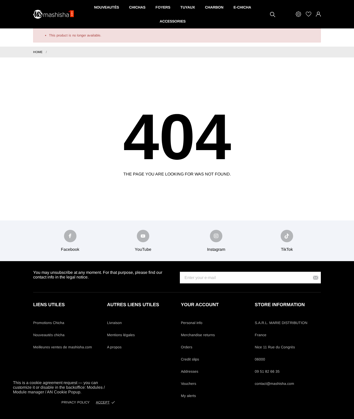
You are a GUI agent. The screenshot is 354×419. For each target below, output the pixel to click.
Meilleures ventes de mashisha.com (62, 347)
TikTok (287, 249)
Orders (186, 347)
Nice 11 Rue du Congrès (275, 347)
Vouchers (188, 383)
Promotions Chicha (48, 323)
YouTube (143, 249)
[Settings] (298, 14)
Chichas (137, 7)
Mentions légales (121, 335)
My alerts (188, 396)
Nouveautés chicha (49, 335)
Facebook (70, 249)
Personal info (191, 323)
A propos (114, 347)
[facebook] (70, 236)
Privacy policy (75, 402)
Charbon (214, 7)
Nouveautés (106, 7)
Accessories (173, 21)
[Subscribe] (315, 277)
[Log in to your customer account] (318, 14)
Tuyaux (187, 7)
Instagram (216, 249)
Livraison (114, 323)
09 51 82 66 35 (267, 371)
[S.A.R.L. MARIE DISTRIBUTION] (54, 14)
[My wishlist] (308, 14)
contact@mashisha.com (274, 383)
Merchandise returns (198, 335)
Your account (200, 304)
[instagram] (216, 236)
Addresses (189, 371)
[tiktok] (287, 236)
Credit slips (190, 359)
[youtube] (143, 236)
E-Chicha (242, 7)
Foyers (162, 7)
